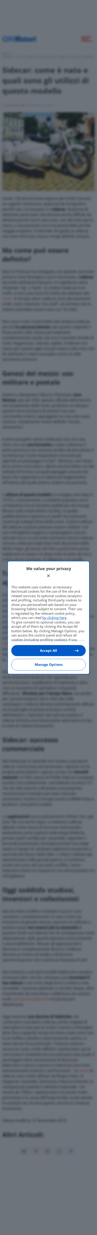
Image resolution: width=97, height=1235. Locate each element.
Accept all (48, 650)
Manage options (48, 664)
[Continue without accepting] (48, 576)
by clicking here (54, 617)
